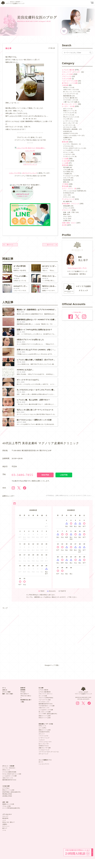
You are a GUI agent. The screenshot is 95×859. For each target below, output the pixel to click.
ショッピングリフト (69, 93)
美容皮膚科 (66, 206)
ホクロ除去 (66, 171)
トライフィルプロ (68, 112)
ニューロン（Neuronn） (70, 144)
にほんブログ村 (30, 150)
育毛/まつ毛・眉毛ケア (8, 822)
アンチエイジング (68, 199)
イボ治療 (66, 173)
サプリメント (67, 197)
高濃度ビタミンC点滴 (8, 804)
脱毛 (64, 182)
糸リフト (41, 762)
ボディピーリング (43, 753)
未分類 (64, 225)
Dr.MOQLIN (67, 193)
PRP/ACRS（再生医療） (71, 129)
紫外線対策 (5, 818)
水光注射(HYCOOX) (44, 731)
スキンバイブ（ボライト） (71, 72)
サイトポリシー (25, 693)
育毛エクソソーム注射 (45, 717)
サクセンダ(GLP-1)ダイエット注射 (11, 774)
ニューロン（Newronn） (9, 768)
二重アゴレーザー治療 (70, 102)
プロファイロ (66, 76)
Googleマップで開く (52, 665)
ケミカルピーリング (69, 175)
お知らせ (4, 689)
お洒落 (65, 220)
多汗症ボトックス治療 (70, 83)
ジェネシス (42, 740)
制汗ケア (4, 828)
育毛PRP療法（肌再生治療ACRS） (11, 792)
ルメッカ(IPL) (42, 728)
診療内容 (23, 687)
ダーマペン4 (67, 115)
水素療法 (4, 824)
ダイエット (66, 152)
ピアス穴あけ (6, 788)
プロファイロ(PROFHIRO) (46, 697)
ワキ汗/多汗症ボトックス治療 (46, 705)
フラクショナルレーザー (45, 741)
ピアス (65, 139)
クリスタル (66, 146)
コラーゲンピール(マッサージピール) (49, 751)
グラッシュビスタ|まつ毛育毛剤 (73, 191)
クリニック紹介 (6, 691)
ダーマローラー (68, 127)
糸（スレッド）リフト (70, 91)
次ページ (50, 244)
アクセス (23, 691)
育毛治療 (65, 186)
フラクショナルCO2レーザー (72, 135)
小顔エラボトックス (69, 89)
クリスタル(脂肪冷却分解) (9, 772)
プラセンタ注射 (6, 806)
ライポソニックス (68, 156)
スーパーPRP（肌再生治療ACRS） (48, 713)
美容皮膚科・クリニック (70, 203)
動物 (64, 214)
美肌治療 (65, 165)
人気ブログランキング (30, 164)
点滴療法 (66, 137)
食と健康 (66, 201)
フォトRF (66, 119)
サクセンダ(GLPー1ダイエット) (73, 148)
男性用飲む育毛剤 (7, 794)
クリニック (66, 208)
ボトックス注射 (67, 74)
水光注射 (66, 131)
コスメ (65, 195)
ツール (4, 830)
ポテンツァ (66, 108)
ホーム (4, 687)
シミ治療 (65, 163)
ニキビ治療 (66, 169)
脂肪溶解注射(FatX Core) (46, 703)
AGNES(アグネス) (69, 133)
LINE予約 (64, 475)
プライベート (66, 210)
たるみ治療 (66, 161)
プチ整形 (65, 184)
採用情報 (23, 689)
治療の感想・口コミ (69, 223)
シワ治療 (65, 158)
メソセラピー (67, 154)
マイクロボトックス (69, 100)
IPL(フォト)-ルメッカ (70, 117)
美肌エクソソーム (68, 110)
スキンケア (66, 178)
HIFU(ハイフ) (67, 87)
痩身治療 (65, 142)
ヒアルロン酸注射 (68, 70)
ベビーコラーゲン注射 (70, 81)
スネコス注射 (66, 78)
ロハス (65, 218)
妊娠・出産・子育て (69, 212)
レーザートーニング (69, 121)
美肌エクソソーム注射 (45, 715)
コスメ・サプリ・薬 (69, 188)
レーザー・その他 (68, 106)
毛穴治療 (66, 167)
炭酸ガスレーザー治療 (45, 747)
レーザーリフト (68, 125)
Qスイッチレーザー (69, 123)
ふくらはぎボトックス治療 (46, 709)
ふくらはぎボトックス (70, 150)
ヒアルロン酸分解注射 (45, 691)
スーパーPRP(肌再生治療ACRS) (11, 808)
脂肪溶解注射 (67, 96)
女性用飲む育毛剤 (7, 796)
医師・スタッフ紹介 (7, 693)
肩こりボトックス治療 (45, 711)
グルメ (65, 216)
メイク (4, 820)
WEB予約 (45, 475)
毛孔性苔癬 (66, 180)
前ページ (10, 244)
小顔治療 (65, 85)
